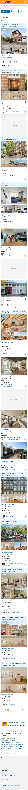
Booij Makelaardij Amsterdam (8, 469)
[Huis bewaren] (25, 56)
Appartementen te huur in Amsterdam (10, 742)
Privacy (3, 785)
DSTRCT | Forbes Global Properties (10, 439)
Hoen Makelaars (10, 516)
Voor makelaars (5, 766)
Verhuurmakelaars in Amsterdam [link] (9, 753)
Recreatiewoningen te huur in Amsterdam (11, 748)
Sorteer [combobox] (25, 20)
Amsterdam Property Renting (8, 307)
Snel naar (3, 758)
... (16, 710)
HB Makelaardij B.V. (6, 256)
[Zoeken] (18, 7)
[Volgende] (22, 710)
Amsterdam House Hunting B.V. (14, 225)
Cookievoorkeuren (6, 787)
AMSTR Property (10, 65)
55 (19, 710)
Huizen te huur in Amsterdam (8, 740)
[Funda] (8, 2)
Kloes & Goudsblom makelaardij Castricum (14, 564)
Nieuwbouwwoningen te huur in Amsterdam (12, 744)
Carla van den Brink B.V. (12, 112)
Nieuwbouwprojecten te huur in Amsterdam (12, 746)
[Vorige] (5, 710)
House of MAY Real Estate (12, 612)
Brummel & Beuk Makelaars (13, 179)
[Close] (8, 7)
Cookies (17, 785)
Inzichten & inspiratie (6, 762)
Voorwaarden (9, 785)
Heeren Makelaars (10, 354)
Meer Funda (4, 770)
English (6, 779)
